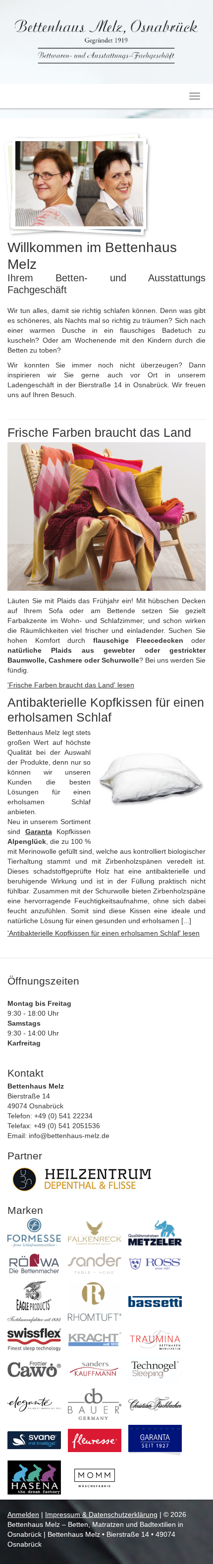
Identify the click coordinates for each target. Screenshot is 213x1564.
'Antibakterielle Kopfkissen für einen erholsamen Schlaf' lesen (103, 933)
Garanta (38, 831)
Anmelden (23, 1514)
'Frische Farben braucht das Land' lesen (70, 685)
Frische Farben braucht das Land (99, 432)
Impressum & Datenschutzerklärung (101, 1514)
